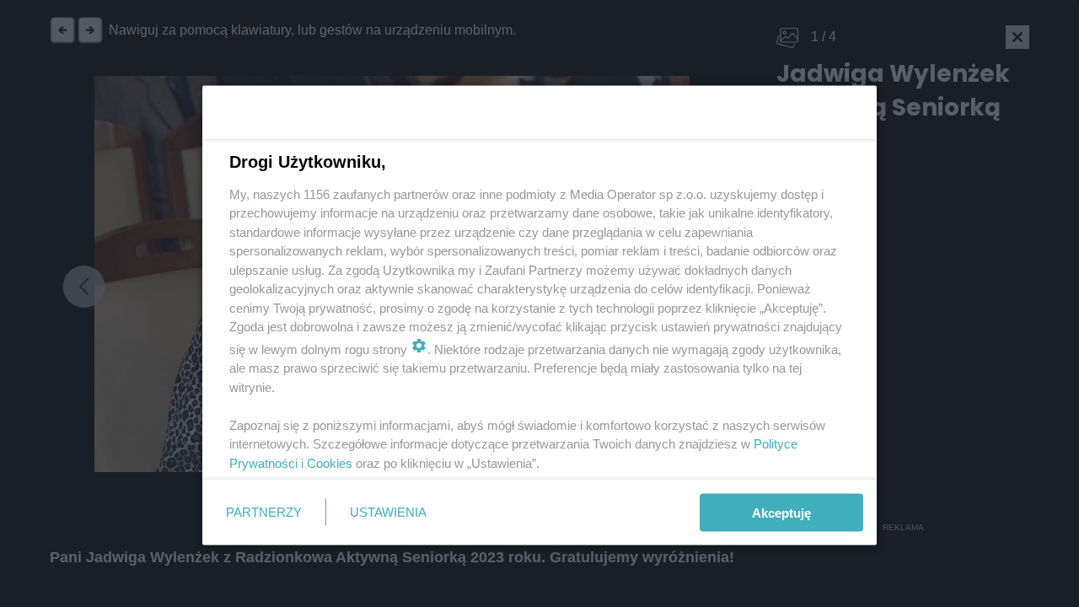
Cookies (329, 462)
